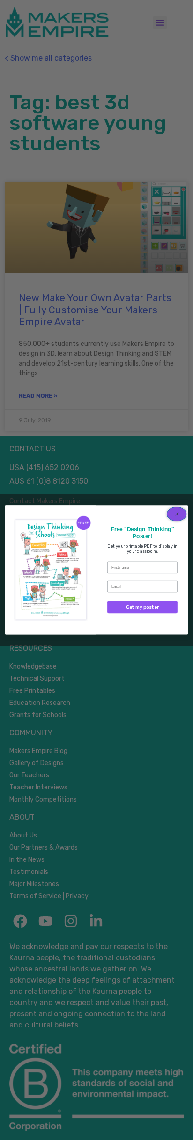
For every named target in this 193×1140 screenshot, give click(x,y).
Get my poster (142, 607)
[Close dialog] (176, 514)
